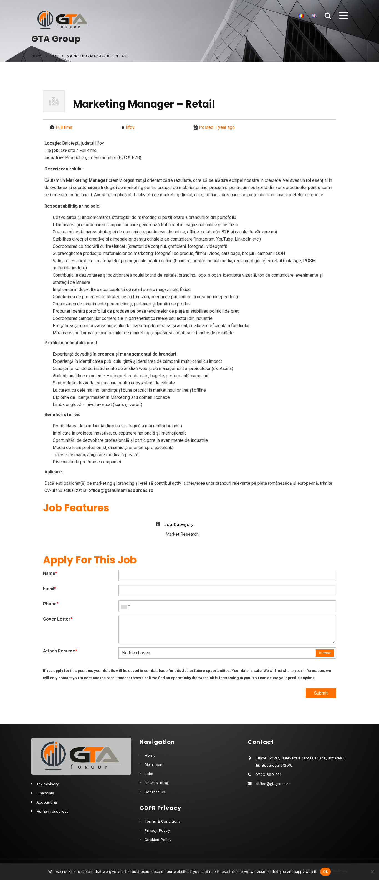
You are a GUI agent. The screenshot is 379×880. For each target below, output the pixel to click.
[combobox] (125, 606)
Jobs (149, 773)
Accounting (46, 802)
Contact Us (155, 792)
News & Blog (156, 782)
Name (50, 573)
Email (49, 588)
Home (37, 55)
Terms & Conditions (163, 821)
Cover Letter (57, 619)
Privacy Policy (157, 830)
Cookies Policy (158, 839)
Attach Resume (60, 651)
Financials (45, 793)
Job (55, 55)
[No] (372, 871)
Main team (154, 764)
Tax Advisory (47, 784)
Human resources (52, 811)
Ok (325, 871)
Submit (321, 693)
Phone (51, 603)
